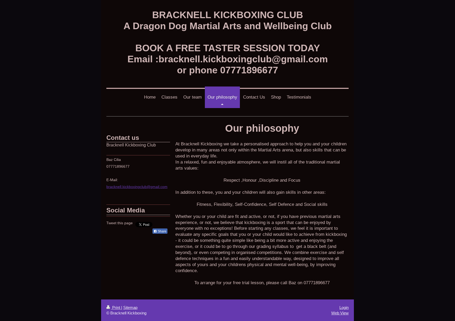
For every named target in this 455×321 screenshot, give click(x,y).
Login (344, 307)
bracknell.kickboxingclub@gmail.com (136, 187)
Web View (340, 313)
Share (161, 231)
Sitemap (130, 307)
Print (116, 307)
